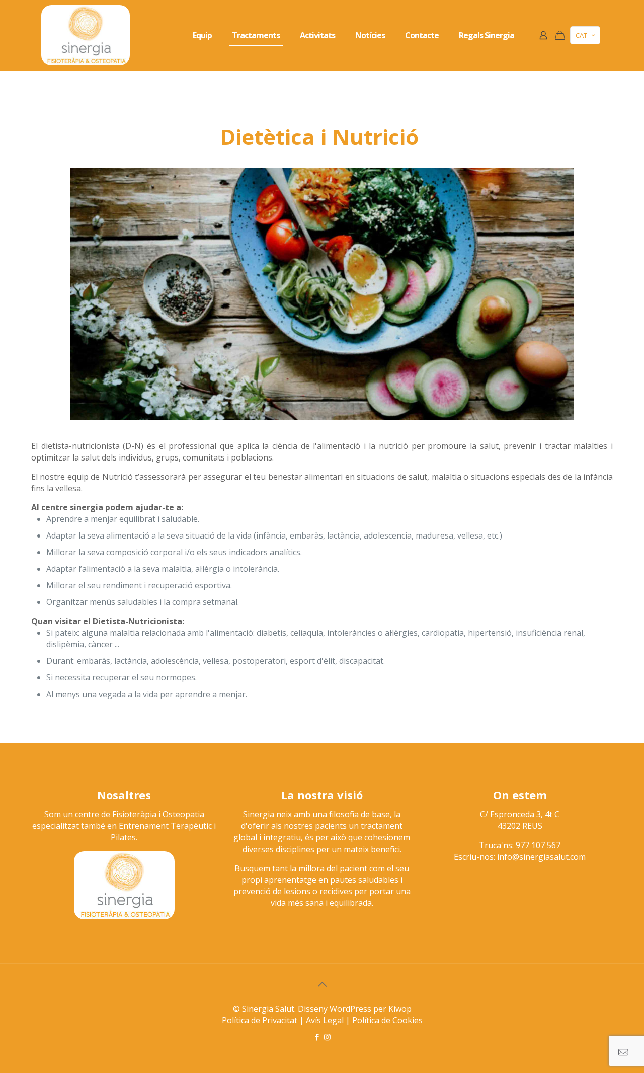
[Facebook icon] (316, 1037)
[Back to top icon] (322, 984)
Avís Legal (325, 1020)
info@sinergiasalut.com (541, 856)
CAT (581, 35)
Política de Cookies (387, 1020)
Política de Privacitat (259, 1020)
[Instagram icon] (327, 1037)
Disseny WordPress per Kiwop (355, 1008)
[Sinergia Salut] (85, 35)
